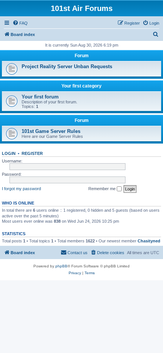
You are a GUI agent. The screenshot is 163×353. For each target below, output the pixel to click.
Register (32, 153)
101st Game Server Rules (51, 131)
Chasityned (149, 241)
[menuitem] (20, 23)
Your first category (81, 86)
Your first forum (40, 97)
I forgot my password (21, 188)
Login (9, 153)
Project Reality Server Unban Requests (67, 66)
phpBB (61, 266)
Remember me (102, 188)
